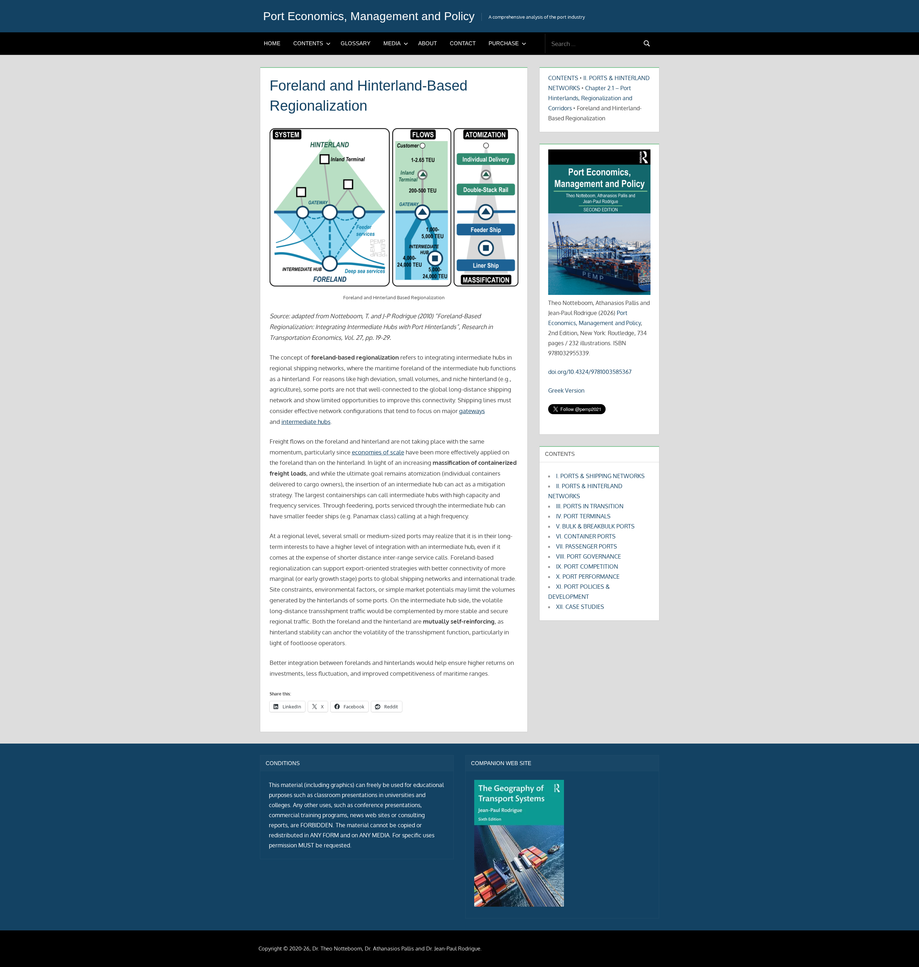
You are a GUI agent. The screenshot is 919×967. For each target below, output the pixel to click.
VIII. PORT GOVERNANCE (588, 556)
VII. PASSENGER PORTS (586, 546)
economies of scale (378, 452)
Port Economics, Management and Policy (369, 16)
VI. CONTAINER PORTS (586, 536)
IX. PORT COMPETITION (587, 566)
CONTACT (463, 43)
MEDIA (392, 43)
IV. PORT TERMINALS (583, 516)
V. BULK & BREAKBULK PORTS (595, 526)
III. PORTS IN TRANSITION (590, 506)
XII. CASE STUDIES (580, 606)
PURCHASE (504, 43)
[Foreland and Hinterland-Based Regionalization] (394, 208)
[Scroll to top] (902, 950)
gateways (472, 411)
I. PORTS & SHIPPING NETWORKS (600, 476)
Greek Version (566, 390)
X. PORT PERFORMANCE (588, 576)
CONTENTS (308, 43)
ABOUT (427, 43)
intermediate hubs (306, 421)
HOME (272, 43)
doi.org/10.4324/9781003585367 (589, 371)
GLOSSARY (355, 43)
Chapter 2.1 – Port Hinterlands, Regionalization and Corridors (590, 98)
